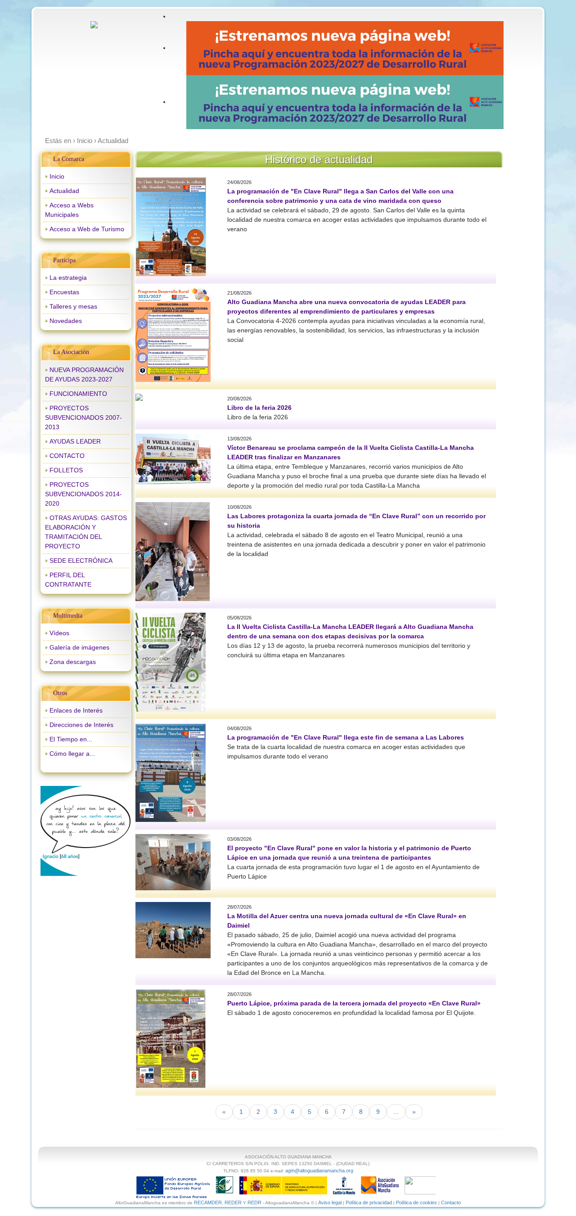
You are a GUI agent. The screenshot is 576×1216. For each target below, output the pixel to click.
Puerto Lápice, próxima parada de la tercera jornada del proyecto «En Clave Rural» (354, 1003)
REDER (233, 1202)
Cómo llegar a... (72, 753)
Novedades (66, 320)
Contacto (451, 1202)
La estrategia (68, 277)
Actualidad (64, 190)
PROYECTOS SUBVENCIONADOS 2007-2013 (83, 417)
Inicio (57, 176)
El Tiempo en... (71, 739)
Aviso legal (330, 1202)
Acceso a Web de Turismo (87, 229)
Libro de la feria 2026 (259, 407)
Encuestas (64, 292)
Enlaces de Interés (76, 710)
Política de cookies (416, 1202)
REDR (255, 1202)
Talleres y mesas (73, 306)
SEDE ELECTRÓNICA (81, 560)
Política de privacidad (369, 1202)
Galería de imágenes (79, 647)
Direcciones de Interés (81, 724)
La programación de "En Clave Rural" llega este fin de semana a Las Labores (345, 737)
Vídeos (59, 633)
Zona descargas (73, 661)
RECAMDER (208, 1202)
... (396, 1111)
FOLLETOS (66, 470)
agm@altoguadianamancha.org (319, 1170)
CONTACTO (67, 455)
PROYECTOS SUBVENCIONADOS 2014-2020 (83, 494)
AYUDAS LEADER (75, 441)
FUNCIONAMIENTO (78, 393)
